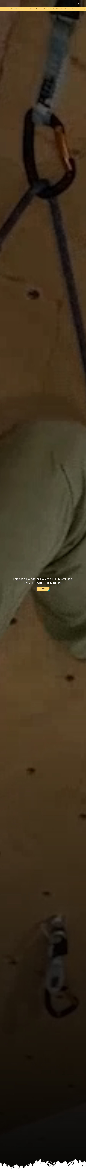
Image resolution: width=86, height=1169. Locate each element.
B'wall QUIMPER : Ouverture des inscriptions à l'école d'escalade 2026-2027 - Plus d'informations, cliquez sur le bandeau (43, 9)
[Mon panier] (78, 3)
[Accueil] (40, 3)
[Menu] (81, 3)
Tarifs (43, 589)
